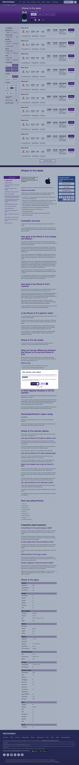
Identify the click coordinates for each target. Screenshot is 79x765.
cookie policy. (25, 377)
